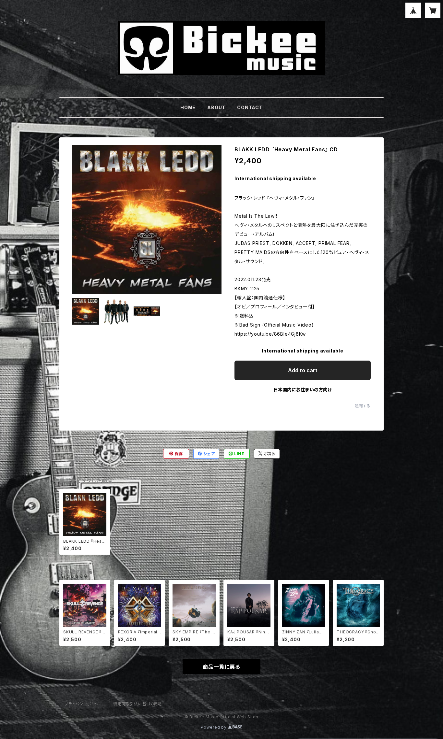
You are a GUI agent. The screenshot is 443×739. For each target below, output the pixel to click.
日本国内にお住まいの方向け (302, 389)
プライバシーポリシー (84, 703)
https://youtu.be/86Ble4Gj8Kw (269, 334)
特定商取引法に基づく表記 (137, 703)
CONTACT (250, 107)
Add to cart (302, 370)
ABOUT (216, 107)
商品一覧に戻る (221, 667)
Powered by (214, 727)
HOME (188, 107)
